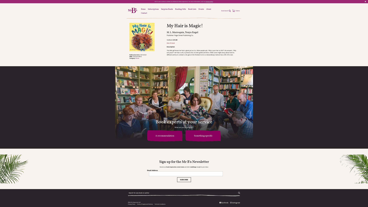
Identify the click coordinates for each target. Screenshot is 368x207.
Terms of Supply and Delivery (145, 204)
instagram (236, 203)
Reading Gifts (180, 9)
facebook (224, 203)
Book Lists (192, 9)
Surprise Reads (167, 9)
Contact (144, 13)
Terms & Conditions (160, 204)
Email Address (152, 170)
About (208, 9)
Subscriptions (153, 9)
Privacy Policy (131, 204)
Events (201, 9)
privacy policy (209, 1)
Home (143, 9)
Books (137, 58)
